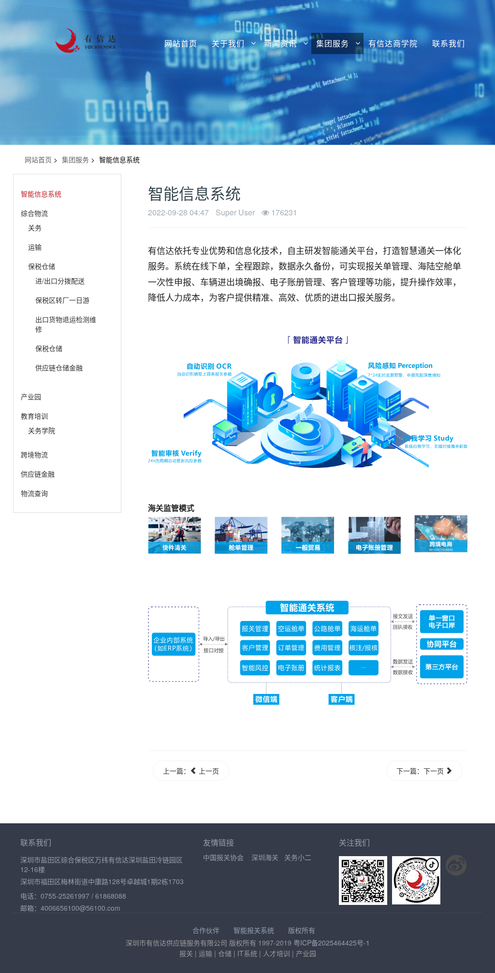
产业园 (31, 396)
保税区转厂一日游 (62, 300)
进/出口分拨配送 (60, 280)
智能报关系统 (253, 930)
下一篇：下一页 (421, 771)
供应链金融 (38, 474)
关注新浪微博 (456, 865)
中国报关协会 (223, 857)
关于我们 (228, 43)
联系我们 (448, 43)
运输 (35, 247)
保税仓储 (41, 266)
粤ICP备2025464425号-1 (331, 942)
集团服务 (332, 43)
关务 (35, 227)
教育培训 (34, 416)
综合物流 (34, 213)
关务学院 (41, 430)
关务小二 (297, 857)
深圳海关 (264, 857)
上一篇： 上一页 (191, 771)
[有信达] (72, 35)
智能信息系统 (41, 193)
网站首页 (180, 43)
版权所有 (301, 930)
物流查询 (34, 493)
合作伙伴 (205, 930)
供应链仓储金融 (59, 367)
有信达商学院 (393, 43)
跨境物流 (34, 454)
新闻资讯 (280, 43)
